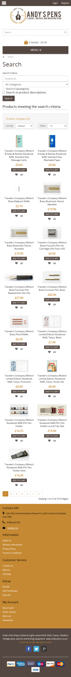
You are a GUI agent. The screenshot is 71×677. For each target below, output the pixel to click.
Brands (6, 586)
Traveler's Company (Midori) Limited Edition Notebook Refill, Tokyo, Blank (52, 334)
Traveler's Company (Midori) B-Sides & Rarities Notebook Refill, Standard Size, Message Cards (19, 155)
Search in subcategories (17, 88)
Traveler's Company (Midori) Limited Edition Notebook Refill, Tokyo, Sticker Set (52, 378)
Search (11, 56)
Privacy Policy (9, 548)
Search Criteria (10, 73)
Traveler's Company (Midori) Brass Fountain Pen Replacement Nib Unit (19, 290)
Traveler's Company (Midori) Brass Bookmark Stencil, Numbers (19, 245)
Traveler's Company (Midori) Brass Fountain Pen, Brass (52, 288)
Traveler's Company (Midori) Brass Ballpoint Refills (19, 200)
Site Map (7, 574)
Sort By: (9, 125)
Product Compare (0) (18, 118)
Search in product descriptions (26, 92)
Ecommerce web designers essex (35, 642)
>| (39, 493)
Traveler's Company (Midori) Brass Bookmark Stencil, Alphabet (52, 201)
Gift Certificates (10, 590)
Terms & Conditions (12, 552)
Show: (43, 125)
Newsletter (8, 620)
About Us (7, 540)
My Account (8, 607)
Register (65, 3)
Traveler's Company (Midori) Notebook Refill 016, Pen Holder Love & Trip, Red (52, 423)
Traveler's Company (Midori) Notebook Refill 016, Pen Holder (19, 423)
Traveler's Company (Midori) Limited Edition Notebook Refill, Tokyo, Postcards (19, 378)
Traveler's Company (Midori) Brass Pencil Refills (19, 333)
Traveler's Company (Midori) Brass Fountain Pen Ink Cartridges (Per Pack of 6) (52, 245)
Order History (9, 612)
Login (55, 3)
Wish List (7, 616)
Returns (6, 569)
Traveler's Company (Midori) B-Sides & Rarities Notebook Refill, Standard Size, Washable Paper (52, 155)
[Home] (3, 56)
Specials (7, 595)
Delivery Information (12, 544)
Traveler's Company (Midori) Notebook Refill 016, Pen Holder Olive (19, 467)
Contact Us (12, 528)
